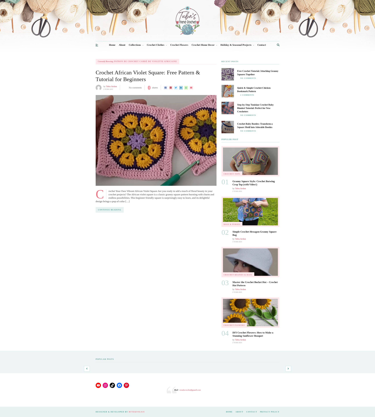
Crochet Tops (232, 174)
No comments (135, 87)
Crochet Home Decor (203, 45)
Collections (135, 45)
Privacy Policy (269, 412)
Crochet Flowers (179, 45)
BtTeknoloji (137, 412)
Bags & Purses (232, 224)
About (122, 45)
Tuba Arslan (111, 86)
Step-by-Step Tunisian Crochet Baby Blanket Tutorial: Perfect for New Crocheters (255, 108)
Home (112, 45)
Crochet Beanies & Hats (238, 275)
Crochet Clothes (155, 45)
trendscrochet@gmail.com (190, 390)
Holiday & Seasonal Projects (236, 45)
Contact (261, 45)
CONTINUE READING (109, 210)
